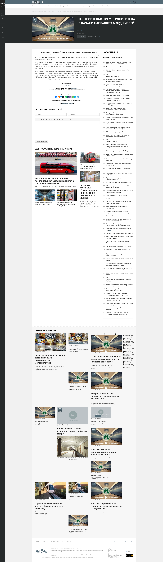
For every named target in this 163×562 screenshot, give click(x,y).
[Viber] (70, 97)
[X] (63, 97)
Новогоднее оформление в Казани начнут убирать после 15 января (119, 80)
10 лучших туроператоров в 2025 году (117, 151)
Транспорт (81, 36)
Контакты (110, 549)
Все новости (42, 6)
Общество (50, 6)
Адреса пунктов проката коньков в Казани (119, 246)
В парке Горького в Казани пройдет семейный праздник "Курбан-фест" (117, 313)
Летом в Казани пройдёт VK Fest (116, 67)
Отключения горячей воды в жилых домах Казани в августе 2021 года (119, 289)
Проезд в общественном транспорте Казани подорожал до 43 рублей (119, 191)
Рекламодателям (112, 550)
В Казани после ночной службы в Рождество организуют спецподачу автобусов (117, 146)
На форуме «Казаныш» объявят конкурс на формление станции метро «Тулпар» (119, 269)
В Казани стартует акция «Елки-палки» (117, 132)
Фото (103, 6)
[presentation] (36, 120)
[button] (36, 120)
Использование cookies (113, 557)
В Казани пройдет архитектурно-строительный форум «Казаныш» (116, 109)
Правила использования (114, 552)
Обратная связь (111, 551)
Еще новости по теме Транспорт (53, 149)
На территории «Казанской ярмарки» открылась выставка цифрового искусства (119, 212)
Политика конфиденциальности (115, 555)
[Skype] (75, 97)
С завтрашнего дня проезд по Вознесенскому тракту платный (115, 85)
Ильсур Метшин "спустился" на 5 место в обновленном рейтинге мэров (118, 264)
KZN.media (80, 31)
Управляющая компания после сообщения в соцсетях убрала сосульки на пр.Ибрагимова (119, 285)
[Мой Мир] (61, 97)
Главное (34, 6)
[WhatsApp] (73, 97)
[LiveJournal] (68, 97)
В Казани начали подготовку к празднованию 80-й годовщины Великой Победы (118, 279)
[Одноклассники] (59, 97)
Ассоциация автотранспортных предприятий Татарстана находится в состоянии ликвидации (117, 90)
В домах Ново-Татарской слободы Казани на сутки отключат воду (119, 299)
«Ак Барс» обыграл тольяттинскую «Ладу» (119, 182)
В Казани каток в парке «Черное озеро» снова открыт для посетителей (118, 135)
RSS (56, 89)
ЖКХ (56, 6)
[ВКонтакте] (56, 97)
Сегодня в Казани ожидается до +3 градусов (119, 233)
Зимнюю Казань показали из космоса (118, 216)
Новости (45, 541)
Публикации (96, 6)
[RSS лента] (127, 2)
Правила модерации (113, 554)
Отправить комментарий (41, 141)
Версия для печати (67, 103)
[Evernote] (66, 97)
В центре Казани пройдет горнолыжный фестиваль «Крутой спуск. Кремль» (118, 63)
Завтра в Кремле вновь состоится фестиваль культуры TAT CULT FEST (117, 294)
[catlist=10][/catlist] (50, 353)
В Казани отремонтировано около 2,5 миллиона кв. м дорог (117, 186)
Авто (76, 6)
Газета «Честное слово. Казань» (115, 558)
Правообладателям (112, 556)
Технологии (70, 6)
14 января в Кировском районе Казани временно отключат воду (118, 99)
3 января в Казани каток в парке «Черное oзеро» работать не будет (118, 220)
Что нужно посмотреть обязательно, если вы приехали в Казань (119, 202)
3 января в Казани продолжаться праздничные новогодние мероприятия (118, 224)
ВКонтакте (74, 88)
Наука (89, 6)
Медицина (83, 6)
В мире (114, 6)
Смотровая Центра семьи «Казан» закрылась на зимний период (116, 113)
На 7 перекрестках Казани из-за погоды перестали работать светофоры (118, 128)
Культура (62, 6)
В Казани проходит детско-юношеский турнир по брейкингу (118, 75)
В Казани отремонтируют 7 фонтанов (117, 95)
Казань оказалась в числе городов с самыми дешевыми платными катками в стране (118, 197)
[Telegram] (78, 97)
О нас (109, 548)
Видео (108, 6)
